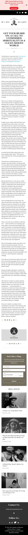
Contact (18, 529)
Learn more (14, 8)
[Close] (26, 5)
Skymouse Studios (14, 532)
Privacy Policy (11, 529)
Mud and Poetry (16, 61)
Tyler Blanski (22, 56)
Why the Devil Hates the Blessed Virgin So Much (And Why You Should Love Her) (14, 437)
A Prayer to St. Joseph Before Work (12, 410)
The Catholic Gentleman (14, 21)
